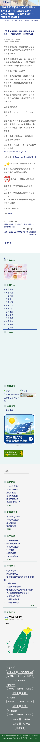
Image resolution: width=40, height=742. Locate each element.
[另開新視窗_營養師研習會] (28, 395)
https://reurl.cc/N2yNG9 (15, 151)
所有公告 (10, 668)
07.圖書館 (14, 719)
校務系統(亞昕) (12, 519)
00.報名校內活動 (26, 671)
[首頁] (3, 21)
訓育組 (16, 705)
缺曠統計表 (11, 553)
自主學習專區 (12, 540)
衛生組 (30, 701)
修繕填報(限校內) (13, 502)
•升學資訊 (8, 295)
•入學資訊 (8, 292)
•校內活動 (8, 308)
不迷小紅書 (11, 583)
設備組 (29, 688)
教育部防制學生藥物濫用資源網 (19, 589)
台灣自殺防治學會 (14, 586)
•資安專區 (8, 289)
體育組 (24, 705)
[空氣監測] (20, 634)
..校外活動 (9, 213)
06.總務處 (12, 710)
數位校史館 (11, 492)
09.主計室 (14, 723)
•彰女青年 (8, 410)
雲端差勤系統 (12, 499)
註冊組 (16, 692)
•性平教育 (8, 302)
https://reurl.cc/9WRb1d (24, 156)
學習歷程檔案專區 (14, 543)
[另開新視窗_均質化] (28, 391)
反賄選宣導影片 (13, 599)
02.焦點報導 (20, 680)
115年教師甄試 (12, 486)
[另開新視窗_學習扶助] (12, 397)
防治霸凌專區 (12, 573)
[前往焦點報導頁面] (15, 272)
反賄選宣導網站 (13, 602)
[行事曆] (20, 358)
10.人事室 (25, 723)
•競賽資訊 (8, 321)
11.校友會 (20, 728)
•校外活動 (8, 311)
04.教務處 (11, 684)
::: (3, 1)
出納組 (11, 714)
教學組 (11, 688)
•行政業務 (8, 324)
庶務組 (20, 714)
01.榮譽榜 (28, 676)
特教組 (20, 688)
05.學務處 (11, 697)
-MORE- (8, 505)
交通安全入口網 (13, 596)
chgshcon (17, 39)
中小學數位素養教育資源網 (17, 593)
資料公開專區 (12, 489)
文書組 (29, 714)
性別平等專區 (12, 570)
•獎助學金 (8, 315)
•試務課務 (8, 327)
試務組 (24, 692)
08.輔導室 (18, 41)
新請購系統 (11, 526)
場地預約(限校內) (13, 516)
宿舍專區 (10, 550)
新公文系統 (11, 522)
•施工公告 (8, 305)
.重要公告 (11, 671)
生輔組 (21, 701)
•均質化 (7, 299)
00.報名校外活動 (9, 41)
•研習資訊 (8, 318)
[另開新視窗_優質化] (12, 391)
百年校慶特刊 (12, 495)
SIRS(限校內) (12, 556)
